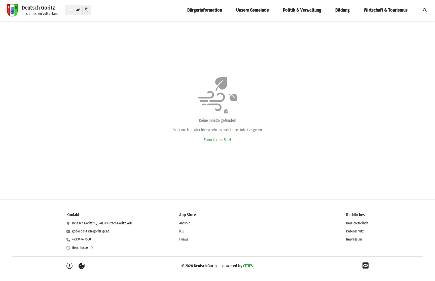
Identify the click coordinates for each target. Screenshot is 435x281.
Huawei (184, 239)
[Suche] (425, 10)
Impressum (354, 239)
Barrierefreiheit (357, 223)
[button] (82, 247)
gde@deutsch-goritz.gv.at (90, 231)
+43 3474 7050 (81, 239)
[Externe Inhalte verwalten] (82, 266)
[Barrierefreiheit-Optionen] (69, 266)
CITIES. (248, 265)
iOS (181, 231)
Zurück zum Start (217, 139)
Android (185, 223)
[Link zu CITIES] (365, 266)
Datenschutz (355, 231)
